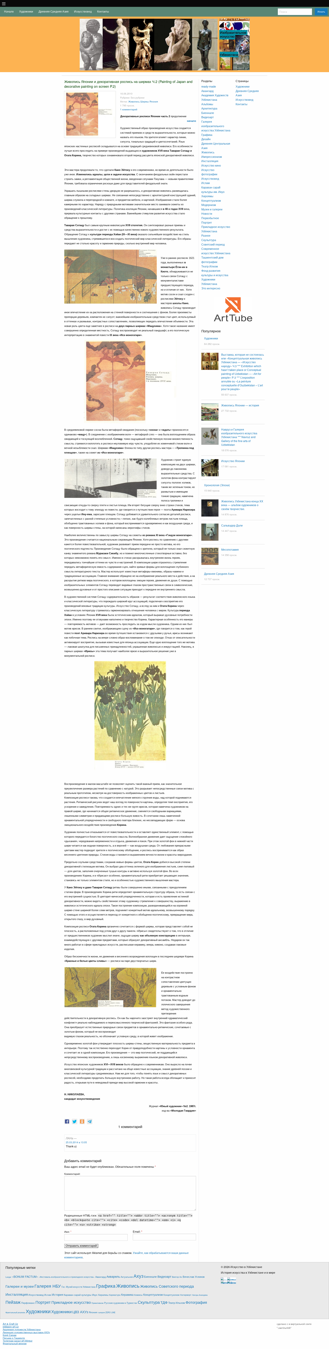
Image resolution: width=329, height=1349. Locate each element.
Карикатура (114, 1294)
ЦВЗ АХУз (80, 1311)
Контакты (103, 11)
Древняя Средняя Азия (54, 11)
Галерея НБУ (47, 1286)
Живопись (134, 101)
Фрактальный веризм (15, 1343)
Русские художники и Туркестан (120, 1302)
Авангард (207, 91)
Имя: (67, 1231)
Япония (153, 101)
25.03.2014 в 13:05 (76, 1142)
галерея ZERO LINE (106, 1312)
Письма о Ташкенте (14, 1337)
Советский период (213, 244)
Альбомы (207, 104)
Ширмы (144, 101)
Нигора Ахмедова (200, 1295)
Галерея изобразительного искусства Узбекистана (215, 126)
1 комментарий (128, 109)
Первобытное (210, 218)
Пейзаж (13, 1302)
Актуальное (127, 1276)
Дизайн (206, 139)
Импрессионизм (211, 157)
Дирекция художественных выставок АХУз (26, 1332)
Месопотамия (230, 549)
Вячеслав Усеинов (194, 1276)
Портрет (206, 222)
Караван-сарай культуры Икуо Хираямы (86, 1294)
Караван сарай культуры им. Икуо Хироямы (212, 191)
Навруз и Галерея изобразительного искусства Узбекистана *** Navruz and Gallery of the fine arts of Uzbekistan (239, 437)
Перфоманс (28, 1302)
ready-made (208, 86)
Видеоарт (207, 117)
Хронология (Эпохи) (217, 485)
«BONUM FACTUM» (25, 1276)
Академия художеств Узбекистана (22, 1329)
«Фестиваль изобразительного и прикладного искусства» (67, 1276)
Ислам (205, 183)
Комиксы (138, 1294)
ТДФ (164, 1302)
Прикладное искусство (71, 1302)
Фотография (196, 1302)
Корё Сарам (9, 1335)
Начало (9, 11)
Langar (8, 1277)
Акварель (113, 1276)
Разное (205, 235)
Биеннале (207, 113)
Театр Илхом (209, 266)
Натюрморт (185, 1294)
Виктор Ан (177, 1277)
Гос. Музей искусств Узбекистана (78, 1286)
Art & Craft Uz (10, 1323)
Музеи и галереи (211, 209)
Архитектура (209, 108)
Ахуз (138, 1275)
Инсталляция (209, 161)
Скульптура (208, 240)
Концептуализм (211, 201)
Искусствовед (83, 11)
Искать (321, 11)
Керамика (127, 1294)
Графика (206, 135)
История (57, 1294)
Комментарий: (72, 1173)
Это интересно (210, 288)
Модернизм (208, 205)
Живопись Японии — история (240, 405)
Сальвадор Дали (232, 525)
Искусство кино (211, 165)
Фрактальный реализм (15, 1312)
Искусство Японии (233, 461)
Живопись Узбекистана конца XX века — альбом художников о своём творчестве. (242, 505)
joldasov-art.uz (11, 1326)
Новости (206, 214)
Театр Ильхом (176, 1302)
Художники (26, 11)
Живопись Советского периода (167, 1286)
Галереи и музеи (19, 1286)
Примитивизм (97, 1303)
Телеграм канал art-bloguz (17, 1340)
